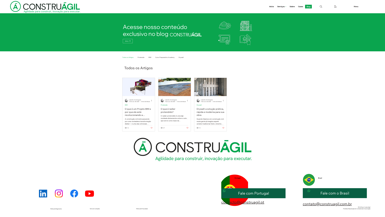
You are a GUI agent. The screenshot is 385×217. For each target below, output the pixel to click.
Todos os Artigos (128, 57)
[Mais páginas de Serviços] (285, 6)
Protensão (141, 57)
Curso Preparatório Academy (165, 57)
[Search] (321, 6)
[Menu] (335, 6)
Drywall (181, 57)
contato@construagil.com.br (327, 204)
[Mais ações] (152, 100)
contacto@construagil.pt (242, 202)
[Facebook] (74, 193)
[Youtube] (89, 193)
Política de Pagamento (56, 209)
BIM (149, 57)
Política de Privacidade (142, 208)
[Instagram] (59, 193)
